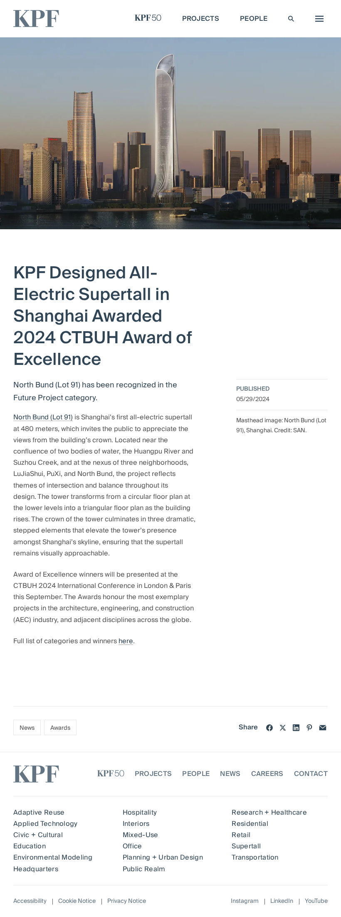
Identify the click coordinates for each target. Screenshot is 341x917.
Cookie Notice (77, 901)
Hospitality (140, 812)
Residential (250, 824)
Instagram (245, 901)
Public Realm (144, 869)
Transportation (255, 857)
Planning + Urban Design (163, 857)
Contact (311, 774)
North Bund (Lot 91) (43, 417)
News (27, 728)
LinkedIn (281, 901)
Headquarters (35, 869)
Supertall (246, 846)
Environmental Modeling (52, 857)
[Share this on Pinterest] (309, 728)
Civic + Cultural (38, 835)
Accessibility (30, 901)
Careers (267, 774)
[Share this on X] (283, 728)
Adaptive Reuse (38, 812)
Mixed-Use (140, 835)
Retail (241, 835)
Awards (60, 728)
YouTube (316, 901)
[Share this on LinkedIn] (296, 728)
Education (29, 846)
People (196, 774)
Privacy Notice (126, 901)
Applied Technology (45, 824)
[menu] (317, 18)
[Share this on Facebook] (269, 728)
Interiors (136, 824)
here (126, 641)
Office (132, 846)
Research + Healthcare (269, 812)
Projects (153, 774)
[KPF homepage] (36, 18)
